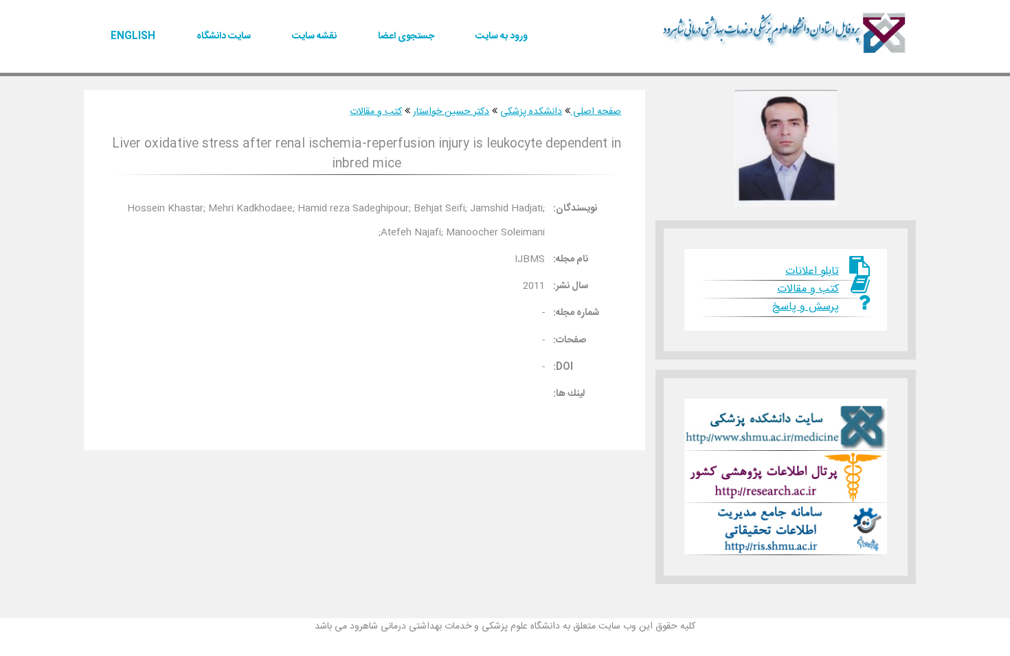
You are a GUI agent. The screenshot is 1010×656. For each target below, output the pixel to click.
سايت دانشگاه (224, 36)
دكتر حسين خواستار (451, 112)
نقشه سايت (314, 36)
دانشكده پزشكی (531, 112)
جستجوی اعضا (406, 36)
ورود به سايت (501, 36)
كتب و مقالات (376, 112)
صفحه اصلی (595, 112)
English (133, 36)
